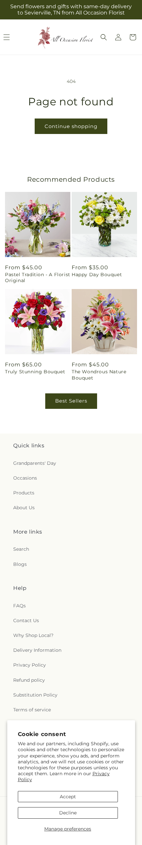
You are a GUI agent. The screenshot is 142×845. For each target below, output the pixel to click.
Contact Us (26, 620)
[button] (103, 37)
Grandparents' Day (34, 463)
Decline (68, 813)
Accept (68, 797)
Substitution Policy (35, 695)
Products (23, 493)
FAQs (19, 606)
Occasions (25, 478)
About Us (24, 508)
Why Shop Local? (33, 635)
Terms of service (32, 710)
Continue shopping (71, 126)
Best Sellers (71, 401)
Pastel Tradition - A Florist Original (37, 277)
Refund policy (29, 680)
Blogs (20, 564)
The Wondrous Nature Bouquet (99, 375)
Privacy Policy (29, 665)
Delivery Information (37, 650)
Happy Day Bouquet (97, 274)
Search (21, 549)
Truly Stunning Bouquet (35, 372)
